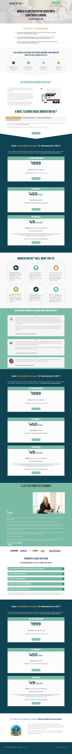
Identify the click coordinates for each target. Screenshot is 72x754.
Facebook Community (13, 120)
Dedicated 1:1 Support (13, 117)
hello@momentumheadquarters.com (35, 236)
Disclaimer (58, 747)
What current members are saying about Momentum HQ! (36, 311)
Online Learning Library (43, 117)
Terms (66, 747)
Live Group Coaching (28, 117)
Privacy (62, 747)
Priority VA (25, 747)
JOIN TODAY (56, 2)
